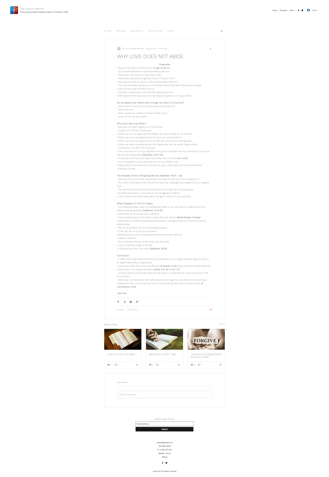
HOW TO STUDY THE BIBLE (121, 354)
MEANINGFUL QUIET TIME (162, 354)
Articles (170, 31)
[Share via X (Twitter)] (124, 301)
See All (222, 324)
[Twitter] (302, 10)
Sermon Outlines (155, 31)
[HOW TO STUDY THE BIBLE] (122, 339)
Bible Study (121, 31)
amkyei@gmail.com (165, 442)
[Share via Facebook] (118, 301)
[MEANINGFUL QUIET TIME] (164, 339)
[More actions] (210, 48)
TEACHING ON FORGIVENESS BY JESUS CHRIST (206, 355)
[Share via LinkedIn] (131, 301)
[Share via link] (137, 301)
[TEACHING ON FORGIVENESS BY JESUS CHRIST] (206, 339)
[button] (221, 31)
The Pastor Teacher (32, 8)
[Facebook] (298, 10)
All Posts (107, 31)
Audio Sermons (137, 31)
